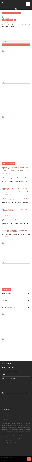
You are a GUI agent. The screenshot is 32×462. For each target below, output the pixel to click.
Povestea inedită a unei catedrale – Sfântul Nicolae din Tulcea (16, 25)
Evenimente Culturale (9, 371)
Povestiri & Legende (9, 297)
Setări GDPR (5, 409)
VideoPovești (6, 293)
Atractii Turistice (8, 19)
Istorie (4, 300)
